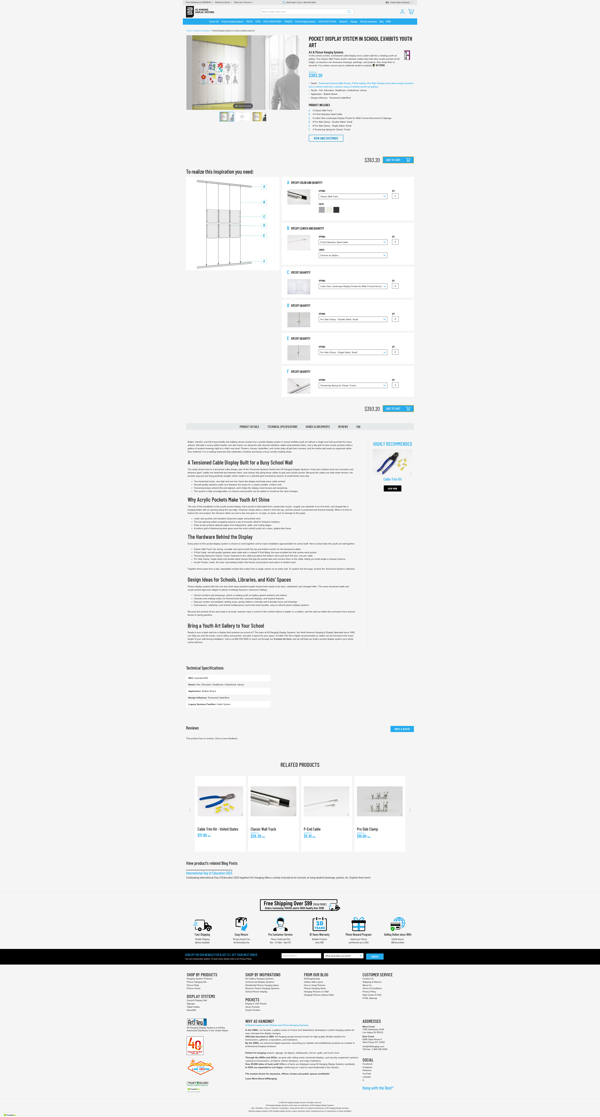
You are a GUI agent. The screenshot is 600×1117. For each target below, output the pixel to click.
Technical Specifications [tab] (205, 667)
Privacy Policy (245, 959)
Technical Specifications (282, 426)
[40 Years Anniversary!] (195, 1045)
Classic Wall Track (203, 549)
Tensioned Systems (335, 569)
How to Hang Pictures (314, 985)
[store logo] (200, 11)
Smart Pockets (252, 1007)
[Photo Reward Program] (358, 923)
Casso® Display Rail (197, 1000)
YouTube (366, 1073)
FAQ (358, 426)
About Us (367, 985)
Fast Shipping (202, 934)
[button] (402, 11)
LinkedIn (366, 1077)
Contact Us (367, 978)
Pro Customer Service (280, 934)
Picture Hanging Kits (197, 982)
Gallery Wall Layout (313, 982)
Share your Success (242, 2)
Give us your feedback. (226, 738)
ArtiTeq (221, 1027)
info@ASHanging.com (373, 1046)
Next (410, 810)
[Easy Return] (241, 923)
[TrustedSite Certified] (194, 1090)
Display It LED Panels (256, 1003)
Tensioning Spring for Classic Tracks (212, 555)
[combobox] (307, 12)
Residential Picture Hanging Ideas (262, 985)
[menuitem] (214, 21)
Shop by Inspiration (202, 31)
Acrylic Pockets (252, 1010)
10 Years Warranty (320, 934)
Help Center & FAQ (371, 995)
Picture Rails (193, 985)
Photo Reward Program (359, 934)
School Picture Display (256, 991)
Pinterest (366, 1070)
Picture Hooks (193, 988)
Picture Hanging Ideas (315, 988)
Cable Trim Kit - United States (218, 829)
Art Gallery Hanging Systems (259, 978)
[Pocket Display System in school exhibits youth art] (227, 117)
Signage (191, 1003)
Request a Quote (222, 2)
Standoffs (191, 1010)
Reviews (343, 426)
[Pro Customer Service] (280, 923)
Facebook (367, 1064)
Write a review (402, 728)
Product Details (249, 426)
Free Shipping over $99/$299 (198, 2)
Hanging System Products (199, 978)
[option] (322, 210)
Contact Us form (282, 639)
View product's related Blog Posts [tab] (212, 863)
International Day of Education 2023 (209, 873)
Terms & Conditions (372, 988)
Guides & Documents (318, 426)
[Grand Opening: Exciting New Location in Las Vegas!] (201, 1066)
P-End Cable (200, 552)
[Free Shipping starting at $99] (300, 905)
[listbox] (353, 210)
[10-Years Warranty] (319, 923)
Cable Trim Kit (285, 635)
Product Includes (319, 105)
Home (189, 31)
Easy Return (241, 934)
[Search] (349, 11)
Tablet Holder (193, 1007)
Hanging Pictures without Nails (319, 995)
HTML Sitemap (369, 998)
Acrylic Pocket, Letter (204, 562)
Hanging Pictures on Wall (316, 991)
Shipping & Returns (372, 982)
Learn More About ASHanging (261, 1078)
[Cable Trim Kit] (392, 462)
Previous (190, 810)
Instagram (367, 1067)
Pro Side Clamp (201, 559)
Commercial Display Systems (259, 982)
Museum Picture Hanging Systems (262, 988)
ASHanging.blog (312, 978)
